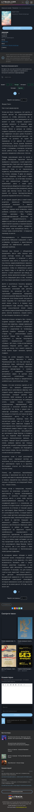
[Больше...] (24, 685)
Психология (15, 8)
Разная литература (13, 45)
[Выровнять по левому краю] (11, 685)
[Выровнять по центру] (13, 685)
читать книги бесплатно (13, 803)
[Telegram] (21, 608)
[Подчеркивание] (8, 685)
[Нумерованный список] (21, 685)
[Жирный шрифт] (3, 685)
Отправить (17, 715)
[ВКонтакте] (13, 608)
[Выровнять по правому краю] (15, 685)
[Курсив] (5, 685)
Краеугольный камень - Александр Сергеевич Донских (17, 777)
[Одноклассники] (15, 608)
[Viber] (17, 608)
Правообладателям (17, 791)
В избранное (7, 604)
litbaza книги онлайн (6, 8)
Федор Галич (5, 41)
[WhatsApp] (19, 608)
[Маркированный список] (19, 685)
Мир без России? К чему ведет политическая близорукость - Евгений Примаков (17, 785)
